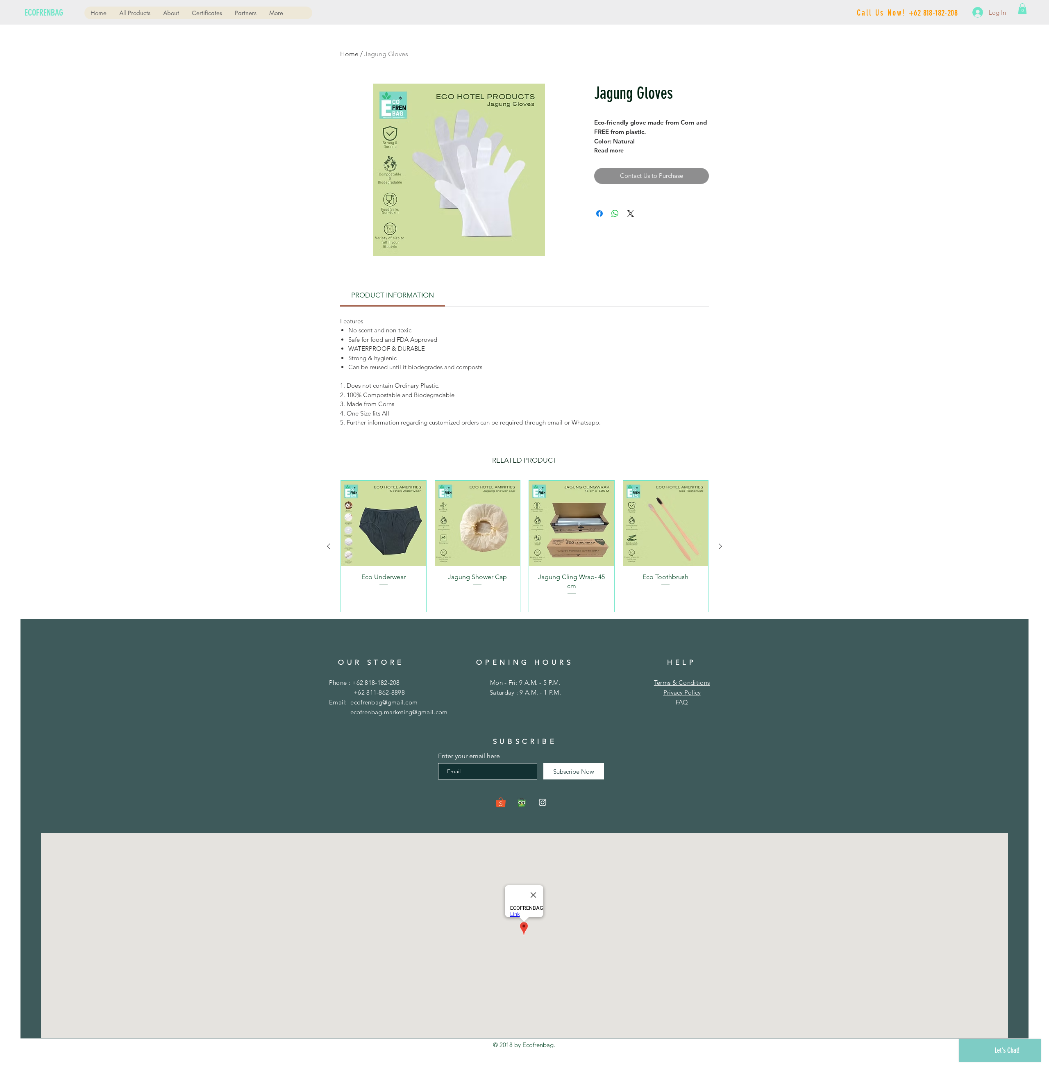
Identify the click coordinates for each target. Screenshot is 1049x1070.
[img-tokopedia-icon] (522, 802)
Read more (609, 150)
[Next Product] (720, 546)
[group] (524, 546)
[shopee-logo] (501, 802)
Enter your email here (469, 756)
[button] (1022, 8)
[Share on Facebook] (599, 213)
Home (349, 54)
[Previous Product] (329, 546)
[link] (392, 295)
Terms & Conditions (682, 682)
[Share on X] (631, 213)
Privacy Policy (682, 692)
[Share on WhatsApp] (615, 213)
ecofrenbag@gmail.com (384, 702)
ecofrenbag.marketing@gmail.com (399, 712)
